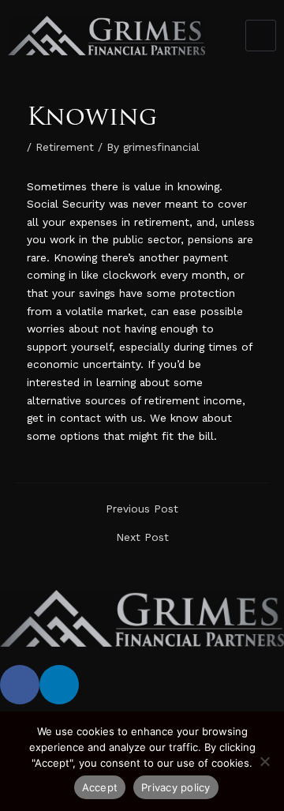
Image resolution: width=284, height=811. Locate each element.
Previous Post (142, 509)
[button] (261, 35)
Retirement (65, 147)
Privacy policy (176, 787)
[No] (264, 761)
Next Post (142, 537)
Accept (100, 787)
